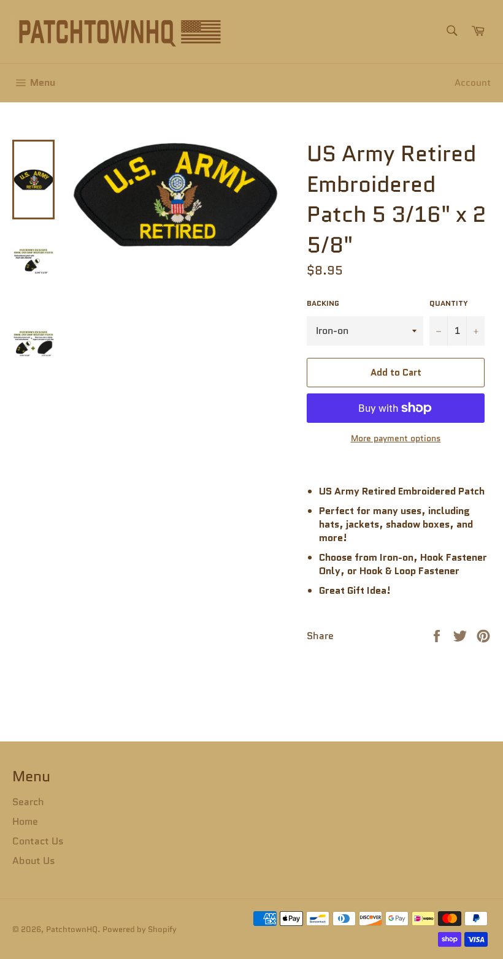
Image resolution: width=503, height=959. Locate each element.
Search (28, 802)
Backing (323, 303)
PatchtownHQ (72, 929)
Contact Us (38, 841)
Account (473, 82)
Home (25, 821)
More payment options (396, 438)
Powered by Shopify (139, 929)
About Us (33, 861)
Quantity (448, 303)
